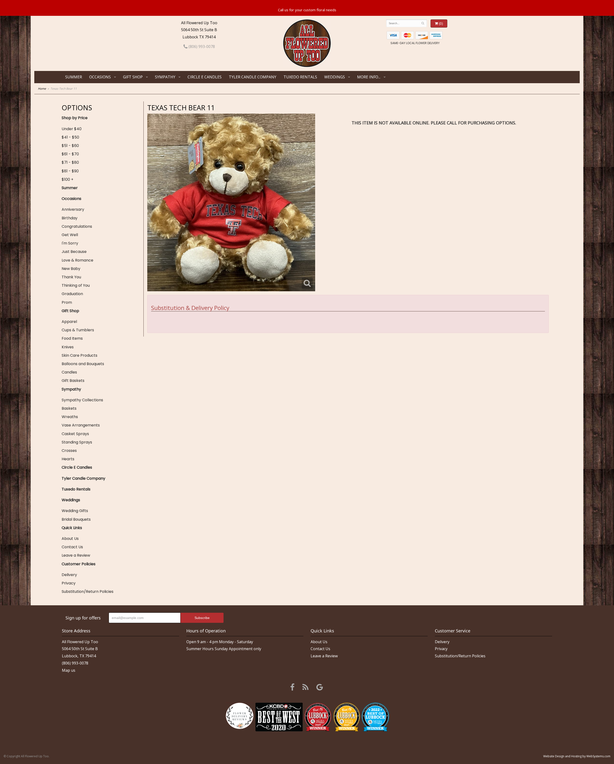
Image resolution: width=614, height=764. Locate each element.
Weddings (334, 77)
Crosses (69, 450)
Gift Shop (133, 77)
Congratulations (77, 226)
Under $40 (72, 129)
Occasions (100, 77)
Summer (73, 77)
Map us (68, 670)
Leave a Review (76, 555)
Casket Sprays (75, 434)
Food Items (72, 338)
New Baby (71, 268)
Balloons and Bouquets (83, 364)
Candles (69, 372)
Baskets (69, 408)
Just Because (74, 251)
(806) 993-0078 (201, 46)
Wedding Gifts (75, 510)
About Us (70, 538)
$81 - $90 (70, 171)
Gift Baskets (73, 380)
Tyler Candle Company (252, 77)
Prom (67, 302)
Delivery (69, 574)
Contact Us (72, 547)
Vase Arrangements (81, 425)
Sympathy (165, 77)
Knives (68, 347)
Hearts (68, 459)
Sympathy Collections (82, 400)
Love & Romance (77, 260)
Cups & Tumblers (78, 330)
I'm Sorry (70, 243)
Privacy (69, 583)
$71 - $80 (70, 162)
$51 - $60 (70, 145)
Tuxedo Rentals (300, 77)
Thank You (71, 277)
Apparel (69, 321)
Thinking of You (76, 285)
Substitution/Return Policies (87, 591)
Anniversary (73, 209)
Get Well (70, 235)
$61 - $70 (70, 154)
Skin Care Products (79, 355)
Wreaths (70, 417)
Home (42, 89)
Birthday (69, 218)
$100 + (67, 179)
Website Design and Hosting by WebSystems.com (576, 756)
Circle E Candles (205, 77)
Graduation (72, 294)
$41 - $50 (70, 137)
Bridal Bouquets (76, 519)
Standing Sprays (77, 442)
